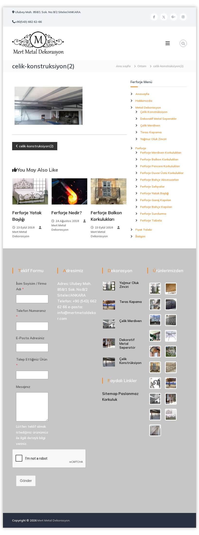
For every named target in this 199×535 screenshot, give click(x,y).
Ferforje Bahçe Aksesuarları (159, 179)
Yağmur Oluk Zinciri (153, 139)
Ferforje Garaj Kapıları (155, 200)
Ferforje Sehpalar (152, 186)
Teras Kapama (151, 132)
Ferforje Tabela (151, 220)
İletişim (140, 236)
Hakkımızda (143, 100)
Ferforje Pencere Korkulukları (160, 166)
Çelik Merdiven (150, 125)
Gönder (26, 481)
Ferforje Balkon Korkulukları (159, 159)
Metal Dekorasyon (148, 107)
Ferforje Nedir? (66, 212)
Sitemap (109, 393)
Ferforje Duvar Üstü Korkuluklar (161, 173)
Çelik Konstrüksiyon (153, 112)
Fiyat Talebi (143, 229)
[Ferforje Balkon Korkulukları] (108, 191)
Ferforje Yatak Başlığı (154, 193)
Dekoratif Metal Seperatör (158, 118)
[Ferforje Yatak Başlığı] (30, 191)
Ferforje (140, 148)
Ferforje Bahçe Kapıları (156, 207)
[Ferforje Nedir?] (69, 191)
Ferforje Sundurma (153, 213)
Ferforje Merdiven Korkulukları (160, 152)
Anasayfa (142, 94)
